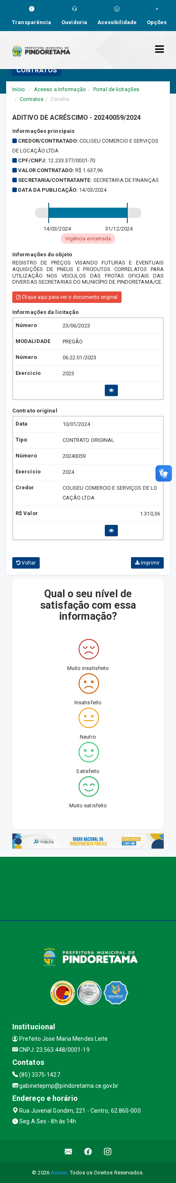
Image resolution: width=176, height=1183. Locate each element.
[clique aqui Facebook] (88, 1151)
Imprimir (150, 563)
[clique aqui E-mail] (68, 1151)
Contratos (31, 99)
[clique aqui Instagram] (108, 1151)
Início (18, 89)
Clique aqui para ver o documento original (68, 297)
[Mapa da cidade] (88, 887)
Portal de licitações (116, 89)
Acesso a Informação (60, 89)
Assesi (59, 1173)
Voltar (28, 563)
